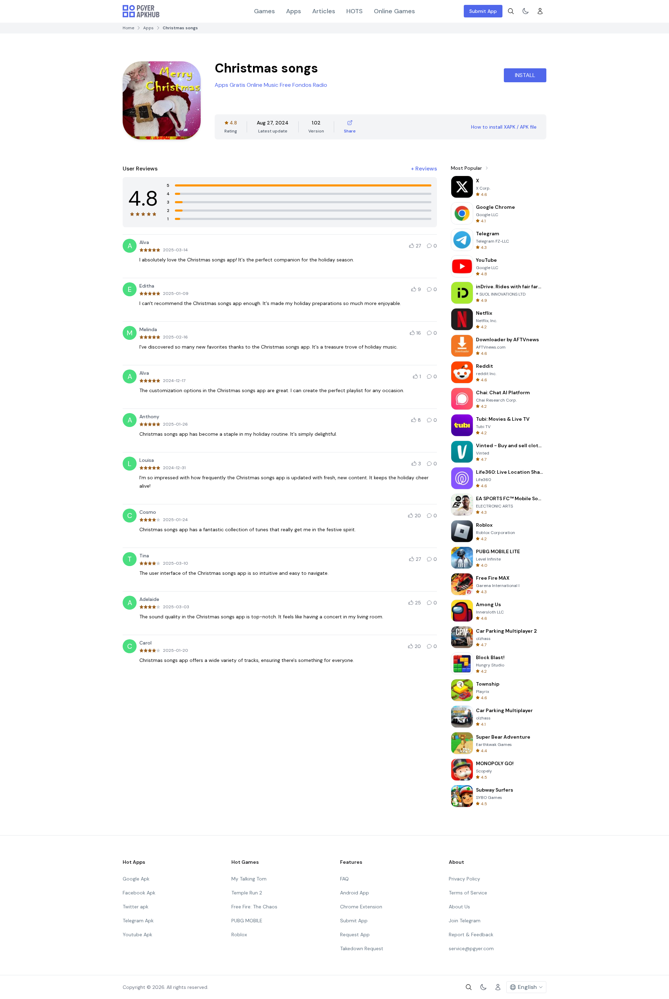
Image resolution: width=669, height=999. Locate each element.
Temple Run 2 (246, 893)
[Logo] (141, 11)
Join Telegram (464, 920)
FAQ (344, 879)
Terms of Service (468, 893)
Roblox (239, 934)
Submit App (483, 11)
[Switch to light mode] (525, 11)
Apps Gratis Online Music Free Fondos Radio (271, 85)
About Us (459, 906)
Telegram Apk (138, 920)
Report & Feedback (471, 934)
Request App (355, 934)
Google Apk (136, 879)
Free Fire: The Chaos (254, 906)
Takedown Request (361, 948)
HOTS (354, 11)
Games (264, 11)
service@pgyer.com (471, 948)
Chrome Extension (361, 906)
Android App (354, 893)
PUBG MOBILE (246, 920)
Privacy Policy (464, 879)
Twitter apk (135, 906)
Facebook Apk (139, 893)
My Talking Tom (249, 879)
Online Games (394, 11)
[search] (511, 11)
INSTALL (525, 75)
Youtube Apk (137, 934)
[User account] (540, 11)
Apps (293, 11)
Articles (323, 11)
